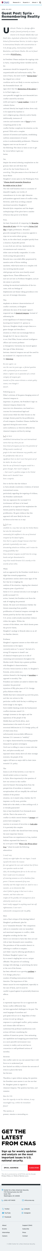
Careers (4, 1236)
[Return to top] (38, 1247)
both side (33, 824)
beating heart (32, 76)
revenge (32, 817)
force (28, 121)
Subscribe (34, 1168)
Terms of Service (19, 1176)
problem (31, 971)
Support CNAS (27, 1225)
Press (24, 1232)
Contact (25, 1236)
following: (9, 359)
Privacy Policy (6, 1176)
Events (4, 1229)
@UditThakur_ (16, 54)
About (4, 1225)
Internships (6, 1232)
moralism (32, 675)
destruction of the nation (27, 89)
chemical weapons (22, 313)
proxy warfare (23, 102)
